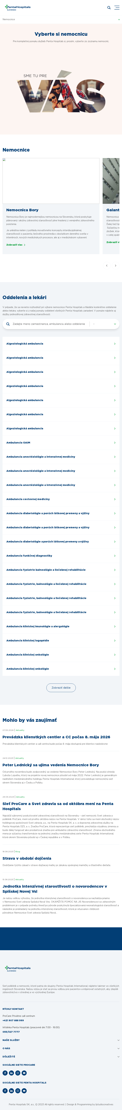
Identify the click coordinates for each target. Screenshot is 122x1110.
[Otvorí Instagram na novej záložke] (17, 1073)
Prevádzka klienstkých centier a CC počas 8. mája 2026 (56, 737)
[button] (51, 181)
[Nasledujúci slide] (115, 265)
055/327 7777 (11, 1032)
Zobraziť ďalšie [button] (61, 688)
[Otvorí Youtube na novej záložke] (24, 1073)
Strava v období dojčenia (27, 858)
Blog (17, 852)
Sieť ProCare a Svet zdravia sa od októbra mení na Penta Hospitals (58, 806)
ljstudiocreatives (104, 1104)
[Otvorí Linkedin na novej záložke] (11, 1073)
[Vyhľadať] (8, 324)
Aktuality (20, 730)
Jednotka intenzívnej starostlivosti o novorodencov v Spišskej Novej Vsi (55, 889)
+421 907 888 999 (13, 1020)
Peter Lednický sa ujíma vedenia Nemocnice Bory (51, 765)
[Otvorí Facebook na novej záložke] (5, 1073)
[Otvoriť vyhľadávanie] (109, 7)
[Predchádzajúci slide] (107, 265)
